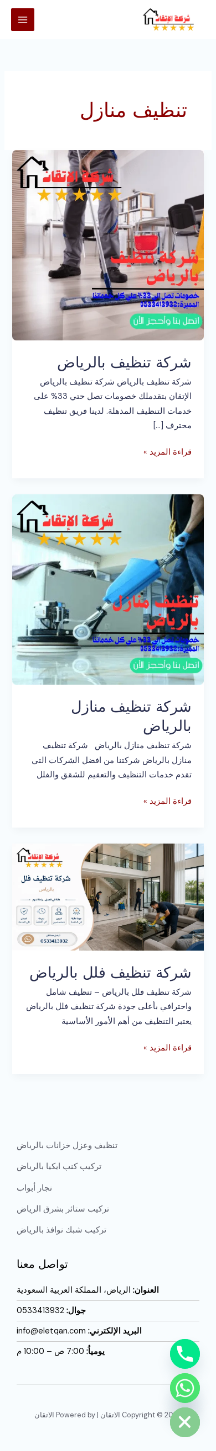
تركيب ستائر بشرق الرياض (63, 1209)
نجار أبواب (34, 1188)
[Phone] (185, 1354)
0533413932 (40, 1310)
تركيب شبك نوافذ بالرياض (61, 1230)
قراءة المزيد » (167, 451)
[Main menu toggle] (22, 19)
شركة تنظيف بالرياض (124, 362)
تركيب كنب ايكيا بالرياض (59, 1166)
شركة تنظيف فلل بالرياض (110, 972)
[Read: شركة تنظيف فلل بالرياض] (107, 897)
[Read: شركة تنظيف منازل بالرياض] (107, 589)
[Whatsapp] (185, 1388)
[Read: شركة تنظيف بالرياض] (107, 244)
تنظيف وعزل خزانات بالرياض (67, 1145)
